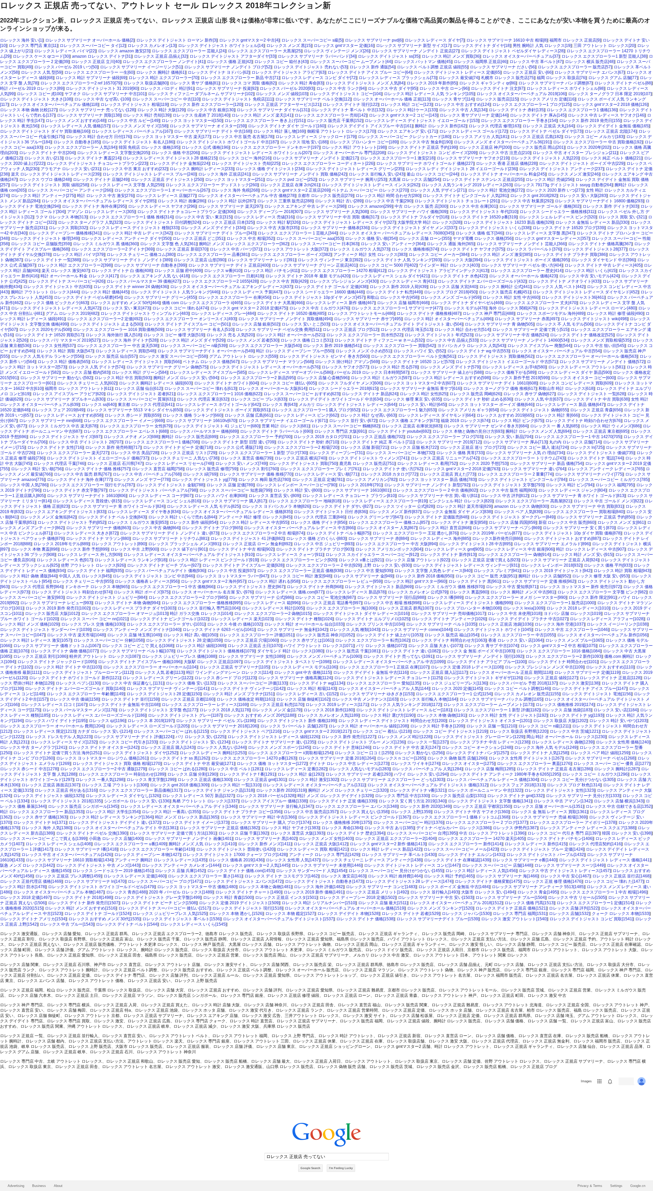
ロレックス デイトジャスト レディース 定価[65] (457, 72)
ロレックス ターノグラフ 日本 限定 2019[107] (609, 94)
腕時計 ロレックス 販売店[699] (189, 437)
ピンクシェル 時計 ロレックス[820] (461, 501)
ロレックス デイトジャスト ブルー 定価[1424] (542, 849)
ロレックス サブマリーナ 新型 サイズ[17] (413, 45)
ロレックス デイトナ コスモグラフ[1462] (281, 876)
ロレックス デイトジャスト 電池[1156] (597, 694)
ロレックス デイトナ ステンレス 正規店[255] (483, 179)
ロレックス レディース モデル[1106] (304, 667)
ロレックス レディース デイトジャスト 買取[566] (136, 361)
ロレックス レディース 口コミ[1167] (54, 704)
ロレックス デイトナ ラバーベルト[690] (276, 431)
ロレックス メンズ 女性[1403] (326, 838)
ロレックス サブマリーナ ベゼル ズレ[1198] (215, 720)
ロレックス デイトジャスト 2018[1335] (66, 801)
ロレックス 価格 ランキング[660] (192, 415)
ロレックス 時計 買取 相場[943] (622, 570)
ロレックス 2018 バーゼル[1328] (265, 795)
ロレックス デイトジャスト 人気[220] (545, 158)
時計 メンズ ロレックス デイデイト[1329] (335, 795)
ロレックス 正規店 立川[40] (96, 61)
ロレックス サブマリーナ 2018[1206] (224, 726)
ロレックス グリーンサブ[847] (374, 517)
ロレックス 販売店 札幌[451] (505, 292)
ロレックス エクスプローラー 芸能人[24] (189, 51)
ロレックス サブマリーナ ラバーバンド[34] (317, 56)
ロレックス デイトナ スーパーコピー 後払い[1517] (164, 908)
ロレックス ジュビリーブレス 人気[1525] (170, 913)
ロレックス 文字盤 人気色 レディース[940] (433, 570)
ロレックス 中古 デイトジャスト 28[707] (85, 442)
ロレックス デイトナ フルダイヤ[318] (414, 217)
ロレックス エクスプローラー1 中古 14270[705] (577, 437)
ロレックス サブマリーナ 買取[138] (89, 115)
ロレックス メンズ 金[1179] (277, 710)
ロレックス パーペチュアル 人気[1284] (427, 769)
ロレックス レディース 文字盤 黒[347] (539, 233)
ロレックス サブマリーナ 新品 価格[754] (546, 463)
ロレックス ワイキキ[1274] (415, 763)
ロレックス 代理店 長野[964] (37, 587)
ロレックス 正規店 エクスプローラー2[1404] (395, 838)
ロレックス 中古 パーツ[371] (235, 249)
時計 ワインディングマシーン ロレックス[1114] (229, 672)
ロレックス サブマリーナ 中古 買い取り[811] (438, 495)
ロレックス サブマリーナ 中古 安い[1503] (435, 897)
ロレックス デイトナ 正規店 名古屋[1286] (554, 769)
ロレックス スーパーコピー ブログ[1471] (165, 881)
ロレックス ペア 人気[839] (518, 512)
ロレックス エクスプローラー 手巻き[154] (519, 120)
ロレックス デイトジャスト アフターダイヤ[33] (233, 56)
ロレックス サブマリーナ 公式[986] (261, 597)
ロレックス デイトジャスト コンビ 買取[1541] (591, 919)
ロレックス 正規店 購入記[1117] (438, 672)
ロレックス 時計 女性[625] (423, 394)
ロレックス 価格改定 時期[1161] (245, 699)
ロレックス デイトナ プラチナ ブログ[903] (314, 549)
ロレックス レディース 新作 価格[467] (340, 303)
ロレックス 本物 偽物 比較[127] (28, 110)
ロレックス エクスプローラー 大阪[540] (265, 345)
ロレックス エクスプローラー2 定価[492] (104, 319)
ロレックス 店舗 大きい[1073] (435, 645)
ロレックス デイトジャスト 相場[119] (134, 104)
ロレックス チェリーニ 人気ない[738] (184, 458)
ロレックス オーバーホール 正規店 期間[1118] (510, 672)
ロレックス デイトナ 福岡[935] (95, 570)
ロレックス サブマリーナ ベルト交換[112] (313, 99)
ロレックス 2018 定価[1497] (25, 897)
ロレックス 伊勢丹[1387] (515, 828)
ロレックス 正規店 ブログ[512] (351, 329)
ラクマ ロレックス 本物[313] (61, 217)
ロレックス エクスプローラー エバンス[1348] (356, 806)
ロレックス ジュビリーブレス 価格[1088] (179, 656)
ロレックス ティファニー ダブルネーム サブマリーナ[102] (201, 94)
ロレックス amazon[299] (370, 206)
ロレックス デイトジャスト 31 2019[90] (102, 88)
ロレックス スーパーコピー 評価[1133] (252, 683)
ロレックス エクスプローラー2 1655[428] (220, 281)
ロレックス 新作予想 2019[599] (520, 378)
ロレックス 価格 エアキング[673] (409, 420)
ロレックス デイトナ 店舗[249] (101, 179)
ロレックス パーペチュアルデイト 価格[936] (165, 570)
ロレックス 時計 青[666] (557, 415)
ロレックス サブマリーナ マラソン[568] (277, 361)
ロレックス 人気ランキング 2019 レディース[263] (466, 185)
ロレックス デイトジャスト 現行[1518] (247, 908)
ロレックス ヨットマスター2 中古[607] (419, 383)
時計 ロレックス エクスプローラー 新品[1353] (42, 812)
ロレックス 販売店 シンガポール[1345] (83, 806)
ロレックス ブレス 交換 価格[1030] (92, 624)
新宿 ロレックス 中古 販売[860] (566, 522)
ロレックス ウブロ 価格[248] (45, 179)
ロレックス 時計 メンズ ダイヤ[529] (192, 340)
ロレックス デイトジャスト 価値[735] (600, 453)
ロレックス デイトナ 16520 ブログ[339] (569, 228)
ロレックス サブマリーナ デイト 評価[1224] (133, 737)
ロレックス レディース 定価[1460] (135, 876)
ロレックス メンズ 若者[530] (253, 340)
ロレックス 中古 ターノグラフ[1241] (33, 747)
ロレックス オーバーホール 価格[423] (523, 276)
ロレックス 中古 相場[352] (250, 238)
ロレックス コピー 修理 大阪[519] (173, 335)
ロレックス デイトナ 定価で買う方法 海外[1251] (57, 753)
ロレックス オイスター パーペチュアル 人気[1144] (384, 688)
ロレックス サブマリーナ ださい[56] (503, 67)
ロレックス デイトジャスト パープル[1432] (545, 854)
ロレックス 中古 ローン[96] (444, 88)
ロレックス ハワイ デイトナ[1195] (56, 720)
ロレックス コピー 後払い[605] (288, 383)
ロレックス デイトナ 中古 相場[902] (241, 549)
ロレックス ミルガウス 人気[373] (360, 249)
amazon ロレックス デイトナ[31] (102, 56)
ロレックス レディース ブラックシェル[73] (398, 78)
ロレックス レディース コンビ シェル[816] (161, 501)
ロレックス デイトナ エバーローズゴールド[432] (482, 281)
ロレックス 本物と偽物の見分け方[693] (468, 431)
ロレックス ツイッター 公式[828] (404, 506)
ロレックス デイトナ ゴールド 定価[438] (331, 286)
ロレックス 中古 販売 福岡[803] (507, 490)
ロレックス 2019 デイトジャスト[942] (557, 570)
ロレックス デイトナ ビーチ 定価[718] (177, 447)
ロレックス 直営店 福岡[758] (158, 469)
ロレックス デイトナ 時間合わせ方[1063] (449, 640)
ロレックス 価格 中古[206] (175, 153)
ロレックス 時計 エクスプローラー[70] (163, 78)
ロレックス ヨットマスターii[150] (191, 120)
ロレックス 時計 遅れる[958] (273, 581)
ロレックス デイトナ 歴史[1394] (355, 833)
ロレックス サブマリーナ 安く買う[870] (579, 528)
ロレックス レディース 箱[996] (272, 603)
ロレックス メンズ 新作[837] (395, 512)
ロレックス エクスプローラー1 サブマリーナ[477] (396, 308)
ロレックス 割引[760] (259, 469)
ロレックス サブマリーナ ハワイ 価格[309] (408, 211)
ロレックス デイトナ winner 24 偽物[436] (130, 286)
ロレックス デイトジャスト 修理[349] (45, 238)
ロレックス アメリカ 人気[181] (480, 136)
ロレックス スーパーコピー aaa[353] (309, 238)
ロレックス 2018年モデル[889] (61, 544)
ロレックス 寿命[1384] (341, 828)
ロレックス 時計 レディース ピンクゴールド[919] (213, 560)
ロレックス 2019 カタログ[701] (322, 437)
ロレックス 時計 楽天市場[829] (464, 506)
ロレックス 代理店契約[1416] (595, 844)
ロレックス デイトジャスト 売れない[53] (310, 67)
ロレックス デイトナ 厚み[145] (538, 115)
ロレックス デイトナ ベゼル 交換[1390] (92, 833)
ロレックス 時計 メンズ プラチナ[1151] (238, 694)
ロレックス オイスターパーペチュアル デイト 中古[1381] (125, 828)
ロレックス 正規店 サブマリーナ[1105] (234, 667)
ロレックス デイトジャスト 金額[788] (170, 485)
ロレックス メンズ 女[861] (621, 522)
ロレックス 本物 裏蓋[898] (35, 549)
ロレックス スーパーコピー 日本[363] (325, 244)
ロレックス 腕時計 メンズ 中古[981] (522, 592)
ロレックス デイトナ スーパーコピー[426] (66, 281)
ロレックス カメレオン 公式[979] (418, 592)
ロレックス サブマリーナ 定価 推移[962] (538, 581)
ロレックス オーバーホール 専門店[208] (349, 153)
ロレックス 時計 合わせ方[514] (462, 329)
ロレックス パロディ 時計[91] (167, 88)
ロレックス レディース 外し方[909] (89, 554)
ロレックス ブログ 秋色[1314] (574, 785)
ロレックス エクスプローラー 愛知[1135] (383, 683)
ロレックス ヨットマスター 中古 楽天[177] (171, 136)
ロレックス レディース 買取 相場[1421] (312, 849)
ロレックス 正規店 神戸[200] (485, 147)
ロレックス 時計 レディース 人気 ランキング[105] (429, 94)
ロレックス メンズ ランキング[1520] (440, 908)
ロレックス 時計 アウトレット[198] (354, 147)
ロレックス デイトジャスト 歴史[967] (251, 587)
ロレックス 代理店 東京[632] (203, 399)
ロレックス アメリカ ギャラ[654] (468, 410)
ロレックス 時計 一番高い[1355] (171, 812)
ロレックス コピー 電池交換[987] (325, 597)
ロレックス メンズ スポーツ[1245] (279, 747)
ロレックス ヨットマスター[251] (234, 179)
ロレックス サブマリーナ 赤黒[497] (527, 319)
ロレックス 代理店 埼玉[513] (406, 329)
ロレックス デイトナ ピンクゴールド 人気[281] (465, 195)
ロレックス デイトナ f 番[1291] (247, 774)
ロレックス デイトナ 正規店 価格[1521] (511, 908)
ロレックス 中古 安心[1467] (565, 876)
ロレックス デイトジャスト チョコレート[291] (457, 201)
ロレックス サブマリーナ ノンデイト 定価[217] (315, 158)
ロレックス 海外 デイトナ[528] (130, 340)
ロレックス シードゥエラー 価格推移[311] (557, 211)
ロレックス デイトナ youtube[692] (399, 431)
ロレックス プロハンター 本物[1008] (468, 608)
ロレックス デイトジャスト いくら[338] (494, 228)
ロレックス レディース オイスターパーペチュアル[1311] (314, 785)
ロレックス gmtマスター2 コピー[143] (403, 115)
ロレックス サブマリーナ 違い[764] (533, 469)
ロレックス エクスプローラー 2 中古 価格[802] (435, 490)
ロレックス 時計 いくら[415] (591, 270)
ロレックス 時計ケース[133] (411, 110)
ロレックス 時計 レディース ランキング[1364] (111, 817)
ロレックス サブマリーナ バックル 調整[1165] (501, 699)
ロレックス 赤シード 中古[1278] (29, 769)
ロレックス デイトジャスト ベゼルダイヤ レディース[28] (512, 51)
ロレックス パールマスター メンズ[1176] (79, 710)
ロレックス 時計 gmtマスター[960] (415, 581)
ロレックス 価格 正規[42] (229, 61)
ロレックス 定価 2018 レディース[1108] (467, 667)
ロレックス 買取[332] (68, 228)
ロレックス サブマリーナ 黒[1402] (266, 838)
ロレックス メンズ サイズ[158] (140, 126)
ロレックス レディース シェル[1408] (59, 844)
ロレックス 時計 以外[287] (231, 201)
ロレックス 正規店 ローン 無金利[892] (257, 544)
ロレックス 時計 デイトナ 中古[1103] (67, 667)
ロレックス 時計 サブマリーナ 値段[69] (91, 78)
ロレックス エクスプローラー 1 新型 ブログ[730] (262, 453)
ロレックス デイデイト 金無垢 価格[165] (612, 126)
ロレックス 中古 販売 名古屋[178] (242, 136)
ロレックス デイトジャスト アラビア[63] (288, 72)
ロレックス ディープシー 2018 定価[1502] (357, 897)
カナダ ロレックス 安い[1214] (105, 731)
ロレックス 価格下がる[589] (510, 372)
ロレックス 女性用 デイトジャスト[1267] (525, 758)
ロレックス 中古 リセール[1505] (577, 897)
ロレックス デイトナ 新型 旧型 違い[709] (238, 442)
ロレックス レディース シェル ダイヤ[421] (390, 276)
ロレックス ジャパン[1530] (466, 913)
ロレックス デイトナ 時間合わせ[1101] (563, 662)
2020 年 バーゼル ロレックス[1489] (181, 892)
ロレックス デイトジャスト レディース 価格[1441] (605, 860)
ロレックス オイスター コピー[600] (583, 378)
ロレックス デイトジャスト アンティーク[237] (561, 169)
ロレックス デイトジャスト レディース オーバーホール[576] (265, 367)
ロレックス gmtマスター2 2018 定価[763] (461, 469)
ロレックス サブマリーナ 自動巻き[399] (150, 265)
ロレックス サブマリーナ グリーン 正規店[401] (314, 265)
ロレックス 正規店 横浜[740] (300, 458)
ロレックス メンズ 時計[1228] (405, 737)
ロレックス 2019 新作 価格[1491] (314, 892)
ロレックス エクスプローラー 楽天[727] (72, 453)
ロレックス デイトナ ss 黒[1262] (179, 758)
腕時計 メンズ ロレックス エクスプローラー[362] (243, 244)
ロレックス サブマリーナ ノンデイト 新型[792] (427, 485)
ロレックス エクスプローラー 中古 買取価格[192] (598, 142)
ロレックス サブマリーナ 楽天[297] (230, 206)
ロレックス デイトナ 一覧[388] (52, 260)
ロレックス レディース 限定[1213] (44, 731)
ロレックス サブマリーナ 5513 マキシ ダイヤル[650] (134, 410)
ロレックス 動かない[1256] (419, 753)
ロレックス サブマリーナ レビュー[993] (56, 603)
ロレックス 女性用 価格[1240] (623, 742)
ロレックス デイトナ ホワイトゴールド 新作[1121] (74, 678)
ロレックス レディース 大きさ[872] (86, 533)
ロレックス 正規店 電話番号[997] (332, 603)
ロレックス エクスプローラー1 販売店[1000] (554, 603)
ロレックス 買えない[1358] (364, 812)
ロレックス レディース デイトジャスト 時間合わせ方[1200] (392, 720)
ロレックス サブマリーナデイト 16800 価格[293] (599, 201)
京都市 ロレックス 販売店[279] (326, 195)
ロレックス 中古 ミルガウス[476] (319, 308)
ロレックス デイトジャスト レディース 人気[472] (56, 308)
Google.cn (637, 1186)
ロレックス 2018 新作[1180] (329, 710)
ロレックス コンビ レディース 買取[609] (575, 383)
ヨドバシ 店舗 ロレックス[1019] (573, 613)
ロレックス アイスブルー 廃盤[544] (539, 345)
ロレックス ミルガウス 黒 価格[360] (105, 244)
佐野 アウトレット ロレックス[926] (93, 565)
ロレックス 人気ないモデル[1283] (359, 769)
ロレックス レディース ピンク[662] (306, 415)
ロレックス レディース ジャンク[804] (572, 490)
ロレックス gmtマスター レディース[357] (552, 238)
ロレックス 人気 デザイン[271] (438, 190)
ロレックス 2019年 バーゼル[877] (490, 533)
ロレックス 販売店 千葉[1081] (352, 651)
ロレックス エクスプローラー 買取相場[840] (584, 512)
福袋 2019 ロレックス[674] (465, 420)
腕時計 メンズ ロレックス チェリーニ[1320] (348, 790)
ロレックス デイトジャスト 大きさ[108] (36, 99)
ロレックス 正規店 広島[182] (536, 136)
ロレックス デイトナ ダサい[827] (342, 506)
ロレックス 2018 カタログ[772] (389, 474)
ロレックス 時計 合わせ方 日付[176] (98, 136)
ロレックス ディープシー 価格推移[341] (65, 233)
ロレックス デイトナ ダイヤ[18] (482, 45)
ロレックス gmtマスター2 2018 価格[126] (610, 104)
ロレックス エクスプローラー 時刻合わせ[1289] (122, 774)
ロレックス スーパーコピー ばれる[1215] (171, 731)
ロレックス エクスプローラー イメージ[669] (124, 420)
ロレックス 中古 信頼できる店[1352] (619, 806)
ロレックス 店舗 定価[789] (230, 485)
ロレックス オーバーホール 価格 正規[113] (391, 99)
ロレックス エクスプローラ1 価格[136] (582, 110)
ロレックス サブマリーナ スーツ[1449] (569, 865)
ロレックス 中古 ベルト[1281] (235, 769)
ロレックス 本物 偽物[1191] (441, 715)
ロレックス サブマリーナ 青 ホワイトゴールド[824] (118, 506)
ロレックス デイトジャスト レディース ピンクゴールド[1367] (354, 817)
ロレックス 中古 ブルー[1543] (67, 924)
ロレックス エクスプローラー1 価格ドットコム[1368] (460, 817)
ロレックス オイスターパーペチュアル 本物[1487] (58, 892)
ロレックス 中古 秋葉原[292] (527, 201)
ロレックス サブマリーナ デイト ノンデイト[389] (127, 260)
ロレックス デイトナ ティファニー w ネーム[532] (379, 340)
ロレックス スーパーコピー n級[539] (193, 345)
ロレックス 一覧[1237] (427, 742)
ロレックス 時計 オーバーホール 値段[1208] (368, 726)
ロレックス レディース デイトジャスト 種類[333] (134, 228)
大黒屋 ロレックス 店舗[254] (414, 179)
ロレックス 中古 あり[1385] (389, 828)
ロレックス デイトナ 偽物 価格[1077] (64, 651)
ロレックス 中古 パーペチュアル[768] (147, 474)
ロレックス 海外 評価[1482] (319, 887)
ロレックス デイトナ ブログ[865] (212, 528)
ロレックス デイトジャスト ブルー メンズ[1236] (361, 742)
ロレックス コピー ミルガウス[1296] (595, 774)
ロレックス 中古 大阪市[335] (273, 228)
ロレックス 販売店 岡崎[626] (475, 394)
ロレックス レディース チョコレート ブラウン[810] (349, 495)
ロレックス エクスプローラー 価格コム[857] (388, 522)
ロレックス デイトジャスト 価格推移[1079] (216, 651)
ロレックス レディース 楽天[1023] (242, 619)
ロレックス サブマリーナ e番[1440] (524, 860)
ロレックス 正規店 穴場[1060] (251, 640)
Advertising (16, 1186)
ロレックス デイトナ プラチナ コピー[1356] (242, 812)
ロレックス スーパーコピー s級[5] (312, 40)
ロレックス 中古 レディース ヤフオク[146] (606, 115)
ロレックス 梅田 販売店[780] (264, 479)
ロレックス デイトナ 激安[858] (459, 522)
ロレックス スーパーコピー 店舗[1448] (497, 865)
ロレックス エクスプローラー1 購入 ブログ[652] (315, 410)
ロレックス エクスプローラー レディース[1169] (205, 704)
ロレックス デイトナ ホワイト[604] (226, 383)
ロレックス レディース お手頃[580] (514, 367)
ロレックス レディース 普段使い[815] (87, 501)
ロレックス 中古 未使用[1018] (514, 613)
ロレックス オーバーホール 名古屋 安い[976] (212, 592)
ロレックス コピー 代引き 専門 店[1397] (564, 833)
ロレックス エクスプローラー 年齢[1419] (157, 849)
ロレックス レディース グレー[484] (223, 313)
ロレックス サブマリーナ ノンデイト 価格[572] (602, 361)
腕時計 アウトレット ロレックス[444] (45, 292)
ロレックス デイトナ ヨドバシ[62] (218, 72)
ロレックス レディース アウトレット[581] (586, 367)
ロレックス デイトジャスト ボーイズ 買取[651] (227, 410)
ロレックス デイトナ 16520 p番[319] (483, 217)
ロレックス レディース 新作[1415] (536, 844)
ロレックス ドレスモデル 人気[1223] (59, 737)
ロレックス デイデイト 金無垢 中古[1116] (370, 672)
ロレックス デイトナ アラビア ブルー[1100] (486, 662)
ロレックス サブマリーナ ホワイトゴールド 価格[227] (425, 163)
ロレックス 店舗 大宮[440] (453, 286)
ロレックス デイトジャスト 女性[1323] (559, 790)
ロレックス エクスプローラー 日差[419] (227, 276)
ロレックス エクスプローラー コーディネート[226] (328, 163)
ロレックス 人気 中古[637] (538, 399)
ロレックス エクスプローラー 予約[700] (255, 437)
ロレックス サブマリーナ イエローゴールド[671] (282, 420)
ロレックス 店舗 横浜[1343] (619, 801)
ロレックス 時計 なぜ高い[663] (368, 415)
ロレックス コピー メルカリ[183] (594, 136)
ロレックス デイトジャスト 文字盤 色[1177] (157, 710)
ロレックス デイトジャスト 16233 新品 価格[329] (508, 222)
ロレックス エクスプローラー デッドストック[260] (212, 185)
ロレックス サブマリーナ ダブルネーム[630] (64, 399)
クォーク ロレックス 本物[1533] (621, 913)
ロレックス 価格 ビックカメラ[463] (56, 303)
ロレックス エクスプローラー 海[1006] (341, 608)
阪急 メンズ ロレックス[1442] (27, 865)
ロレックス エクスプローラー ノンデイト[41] (164, 61)
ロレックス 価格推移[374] (415, 249)
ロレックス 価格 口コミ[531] (306, 340)
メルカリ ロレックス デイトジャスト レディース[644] (347, 404)
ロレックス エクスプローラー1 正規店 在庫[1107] (384, 667)
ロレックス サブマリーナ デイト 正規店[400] (229, 265)
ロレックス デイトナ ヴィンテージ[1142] (248, 688)
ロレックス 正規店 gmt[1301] (260, 779)
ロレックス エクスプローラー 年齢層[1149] (85, 694)
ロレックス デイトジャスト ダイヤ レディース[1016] (361, 613)
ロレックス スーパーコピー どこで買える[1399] (43, 838)
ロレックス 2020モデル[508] (45, 329)
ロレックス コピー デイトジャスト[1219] (450, 731)
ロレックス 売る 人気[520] (230, 335)
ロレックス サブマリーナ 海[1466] (507, 876)
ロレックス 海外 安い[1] (21, 40)
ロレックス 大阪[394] (462, 260)
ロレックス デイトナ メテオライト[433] (564, 281)
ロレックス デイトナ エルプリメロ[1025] (372, 619)
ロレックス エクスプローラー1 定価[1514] (595, 903)
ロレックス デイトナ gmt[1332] (515, 795)
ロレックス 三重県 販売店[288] (285, 201)
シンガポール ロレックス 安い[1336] (137, 801)
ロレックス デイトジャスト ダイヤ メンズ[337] (413, 228)
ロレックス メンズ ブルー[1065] (574, 640)
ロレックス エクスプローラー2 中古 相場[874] (262, 533)
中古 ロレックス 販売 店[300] (421, 206)
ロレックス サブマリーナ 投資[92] (227, 88)
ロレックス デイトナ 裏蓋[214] (93, 158)
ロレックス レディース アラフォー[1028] (607, 619)
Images (586, 1081)
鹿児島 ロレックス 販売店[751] (367, 463)
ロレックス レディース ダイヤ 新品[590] (574, 372)
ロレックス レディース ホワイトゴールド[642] (218, 404)
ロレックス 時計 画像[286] (181, 201)
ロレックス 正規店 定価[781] (318, 479)
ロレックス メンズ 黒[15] (289, 45)
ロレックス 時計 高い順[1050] (190, 635)
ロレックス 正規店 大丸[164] (548, 126)
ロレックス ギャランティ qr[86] (487, 83)
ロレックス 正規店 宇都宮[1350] (482, 806)
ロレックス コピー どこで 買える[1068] (137, 645)
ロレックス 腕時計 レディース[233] (202, 169)
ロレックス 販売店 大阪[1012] (52, 613)
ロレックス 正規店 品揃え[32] (160, 56)
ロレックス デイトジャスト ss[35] (389, 56)
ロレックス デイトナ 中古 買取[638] (596, 399)
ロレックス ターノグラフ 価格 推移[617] (499, 388)
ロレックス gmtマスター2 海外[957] (213, 581)
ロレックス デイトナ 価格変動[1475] (488, 881)
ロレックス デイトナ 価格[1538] (365, 919)
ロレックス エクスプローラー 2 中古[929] (323, 565)
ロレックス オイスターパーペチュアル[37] (520, 56)
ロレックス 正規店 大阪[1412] (321, 844)
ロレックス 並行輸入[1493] (434, 892)
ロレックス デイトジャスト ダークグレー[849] (512, 517)
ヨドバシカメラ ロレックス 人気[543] (471, 345)
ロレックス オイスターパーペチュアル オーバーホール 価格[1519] (345, 908)
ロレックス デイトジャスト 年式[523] (439, 335)
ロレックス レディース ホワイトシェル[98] (565, 88)
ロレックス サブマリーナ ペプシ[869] (507, 528)
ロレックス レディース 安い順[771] (327, 474)
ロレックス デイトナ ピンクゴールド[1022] (169, 619)
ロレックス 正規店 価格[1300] (205, 779)
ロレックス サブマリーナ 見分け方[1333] (583, 795)
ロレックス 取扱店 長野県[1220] (518, 731)
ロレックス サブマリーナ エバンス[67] (589, 72)
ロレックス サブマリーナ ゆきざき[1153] (377, 694)
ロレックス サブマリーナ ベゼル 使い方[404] (521, 265)
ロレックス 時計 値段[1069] (200, 645)
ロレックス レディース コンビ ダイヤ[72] (319, 78)
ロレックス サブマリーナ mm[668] (50, 420)
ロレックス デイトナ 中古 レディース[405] (603, 265)
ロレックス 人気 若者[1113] (159, 672)
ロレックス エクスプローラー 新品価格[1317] (140, 790)
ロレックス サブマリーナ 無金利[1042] (292, 629)
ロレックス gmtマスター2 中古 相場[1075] (558, 645)
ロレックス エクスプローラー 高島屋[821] (533, 501)
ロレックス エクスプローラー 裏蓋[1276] (534, 763)
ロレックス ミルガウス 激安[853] (138, 522)
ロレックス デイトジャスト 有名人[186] (138, 142)
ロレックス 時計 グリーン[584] (140, 372)
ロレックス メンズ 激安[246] (574, 174)
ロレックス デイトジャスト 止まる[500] (106, 324)
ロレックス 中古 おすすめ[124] (462, 104)
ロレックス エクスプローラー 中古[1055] (518, 635)
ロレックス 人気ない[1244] (221, 747)
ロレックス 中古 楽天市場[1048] (76, 635)
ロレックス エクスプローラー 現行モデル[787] (92, 485)
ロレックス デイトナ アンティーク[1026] (449, 619)
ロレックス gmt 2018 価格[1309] (179, 785)
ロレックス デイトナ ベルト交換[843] (112, 517)
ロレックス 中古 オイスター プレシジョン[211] (575, 153)
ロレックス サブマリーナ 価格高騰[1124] (295, 678)
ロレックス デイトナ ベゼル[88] (623, 83)
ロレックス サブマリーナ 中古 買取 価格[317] (337, 217)
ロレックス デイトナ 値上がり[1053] (389, 635)
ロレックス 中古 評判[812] (505, 495)
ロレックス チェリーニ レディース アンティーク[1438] (372, 860)
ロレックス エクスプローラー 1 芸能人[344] (297, 233)
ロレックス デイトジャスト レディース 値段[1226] (273, 737)
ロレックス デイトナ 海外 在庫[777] (79, 479)
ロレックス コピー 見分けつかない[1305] (577, 779)
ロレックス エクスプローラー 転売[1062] (372, 640)
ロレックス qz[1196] (107, 720)
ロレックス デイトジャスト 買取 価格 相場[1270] (116, 763)
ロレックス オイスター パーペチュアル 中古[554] (556, 351)
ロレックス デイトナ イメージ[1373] (195, 822)
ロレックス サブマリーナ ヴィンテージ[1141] (168, 688)
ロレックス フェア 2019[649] (58, 410)
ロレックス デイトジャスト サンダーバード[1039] (45, 629)
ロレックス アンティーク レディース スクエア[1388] (588, 828)
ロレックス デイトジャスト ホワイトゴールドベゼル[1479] (101, 887)
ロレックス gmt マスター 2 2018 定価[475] (248, 308)
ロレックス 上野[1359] (411, 812)
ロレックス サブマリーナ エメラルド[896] (552, 544)
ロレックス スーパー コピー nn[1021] (94, 619)
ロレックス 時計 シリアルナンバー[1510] (319, 903)
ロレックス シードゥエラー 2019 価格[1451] (112, 871)
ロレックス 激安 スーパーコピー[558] (173, 356)
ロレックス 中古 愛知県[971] (512, 587)
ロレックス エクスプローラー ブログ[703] (444, 437)
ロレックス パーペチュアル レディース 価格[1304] (492, 779)
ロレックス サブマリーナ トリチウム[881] (170, 538)
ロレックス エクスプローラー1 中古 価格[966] (173, 587)
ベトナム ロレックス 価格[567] (211, 361)
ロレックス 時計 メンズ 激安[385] (501, 254)
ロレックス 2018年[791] (360, 485)
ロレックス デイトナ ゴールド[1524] (97, 913)
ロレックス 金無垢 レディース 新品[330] (592, 222)
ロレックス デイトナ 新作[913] (448, 554)
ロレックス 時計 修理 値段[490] (615, 313)
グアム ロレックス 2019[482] (72, 313)
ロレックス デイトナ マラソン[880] (98, 538)
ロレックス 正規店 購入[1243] (168, 747)
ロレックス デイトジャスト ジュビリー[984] (106, 597)
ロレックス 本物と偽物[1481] (265, 887)
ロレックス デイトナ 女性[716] (55, 447)
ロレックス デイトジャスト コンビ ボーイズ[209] (432, 153)
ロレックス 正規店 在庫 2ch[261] (290, 185)
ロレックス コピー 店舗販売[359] (41, 244)
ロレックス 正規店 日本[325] (228, 222)
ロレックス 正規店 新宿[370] (182, 249)
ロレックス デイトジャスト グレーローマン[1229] (479, 737)
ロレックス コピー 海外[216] (245, 158)
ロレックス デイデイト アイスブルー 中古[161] (370, 126)
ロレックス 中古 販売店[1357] (311, 812)
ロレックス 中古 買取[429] (284, 281)
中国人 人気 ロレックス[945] (85, 576)
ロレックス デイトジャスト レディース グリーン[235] (355, 169)
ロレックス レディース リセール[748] (179, 463)
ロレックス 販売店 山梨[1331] (458, 795)
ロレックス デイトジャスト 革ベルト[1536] (181, 919)
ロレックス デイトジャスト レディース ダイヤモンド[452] (585, 292)
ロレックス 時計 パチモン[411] (271, 270)
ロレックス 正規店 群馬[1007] (406, 608)
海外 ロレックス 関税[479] (512, 308)
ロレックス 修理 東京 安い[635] (412, 399)
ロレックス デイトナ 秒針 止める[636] (477, 399)
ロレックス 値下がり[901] (183, 549)
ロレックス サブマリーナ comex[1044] (417, 629)
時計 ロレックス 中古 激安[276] (105, 195)
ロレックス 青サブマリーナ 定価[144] (474, 115)
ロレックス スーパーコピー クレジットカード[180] (404, 136)
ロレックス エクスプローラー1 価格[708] (161, 442)
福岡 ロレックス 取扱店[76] (561, 78)
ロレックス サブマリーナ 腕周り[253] (352, 179)
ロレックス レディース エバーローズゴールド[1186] (99, 715)
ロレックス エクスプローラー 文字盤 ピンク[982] (602, 592)
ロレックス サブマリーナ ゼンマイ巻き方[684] (486, 426)
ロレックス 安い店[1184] (616, 710)
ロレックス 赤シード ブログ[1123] (225, 678)
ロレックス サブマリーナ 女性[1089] (251, 656)
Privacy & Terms (589, 1186)
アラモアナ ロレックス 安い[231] (71, 169)
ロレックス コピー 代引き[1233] (128, 742)
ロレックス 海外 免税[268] (235, 190)
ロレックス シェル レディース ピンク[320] (557, 217)
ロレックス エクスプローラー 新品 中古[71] (240, 78)
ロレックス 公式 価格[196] (205, 147)
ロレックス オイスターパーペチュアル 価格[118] (54, 104)
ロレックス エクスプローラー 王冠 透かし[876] (415, 533)
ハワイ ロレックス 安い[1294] (421, 774)
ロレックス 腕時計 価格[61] (161, 72)
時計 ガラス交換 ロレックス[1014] (201, 613)
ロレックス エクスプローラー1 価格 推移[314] (131, 217)
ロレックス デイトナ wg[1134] (316, 683)
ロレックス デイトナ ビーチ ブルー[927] (163, 565)
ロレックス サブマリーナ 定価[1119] (587, 672)
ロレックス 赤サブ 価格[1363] (40, 817)
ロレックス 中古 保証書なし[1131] (133, 683)
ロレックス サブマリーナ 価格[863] (98, 528)
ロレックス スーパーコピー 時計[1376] (408, 822)
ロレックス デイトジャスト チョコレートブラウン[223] (97, 163)
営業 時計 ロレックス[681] (285, 426)
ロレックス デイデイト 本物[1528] (348, 913)
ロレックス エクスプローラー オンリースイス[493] (190, 319)
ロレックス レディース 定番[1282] (296, 769)
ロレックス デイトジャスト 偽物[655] (534, 410)
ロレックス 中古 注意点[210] (505, 153)
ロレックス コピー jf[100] (39, 94)
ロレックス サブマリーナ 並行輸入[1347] (276, 806)
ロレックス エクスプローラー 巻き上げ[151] (264, 120)
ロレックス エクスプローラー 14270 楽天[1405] (481, 838)
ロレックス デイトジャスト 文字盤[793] (508, 485)
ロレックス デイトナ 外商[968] (315, 587)
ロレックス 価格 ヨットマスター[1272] (272, 763)
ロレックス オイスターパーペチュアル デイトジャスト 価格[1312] (427, 785)
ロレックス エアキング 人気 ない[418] (154, 276)
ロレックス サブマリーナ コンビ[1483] (381, 887)
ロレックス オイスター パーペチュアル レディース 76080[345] (396, 233)
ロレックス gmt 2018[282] (533, 195)
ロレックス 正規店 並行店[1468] (621, 876)
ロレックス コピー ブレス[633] (258, 399)
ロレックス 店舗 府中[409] (178, 270)
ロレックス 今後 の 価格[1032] (234, 624)
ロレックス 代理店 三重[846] (319, 517)
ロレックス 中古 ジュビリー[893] (324, 544)
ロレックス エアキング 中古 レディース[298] (305, 206)
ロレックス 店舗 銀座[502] (256, 324)
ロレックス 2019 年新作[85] (432, 83)
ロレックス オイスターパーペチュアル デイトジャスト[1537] (278, 919)
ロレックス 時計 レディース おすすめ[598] (451, 378)
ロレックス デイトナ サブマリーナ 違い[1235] (273, 742)
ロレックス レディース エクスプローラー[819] (385, 501)
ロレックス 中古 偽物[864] (156, 528)
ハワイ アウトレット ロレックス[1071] (319, 645)
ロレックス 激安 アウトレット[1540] (514, 919)
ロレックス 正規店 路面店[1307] (50, 785)
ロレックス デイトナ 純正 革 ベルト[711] (377, 442)
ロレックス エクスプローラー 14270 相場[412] (343, 270)
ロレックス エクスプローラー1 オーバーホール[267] (161, 190)
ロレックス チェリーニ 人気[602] (87, 383)
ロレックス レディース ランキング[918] (130, 560)
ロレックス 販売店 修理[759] (211, 469)
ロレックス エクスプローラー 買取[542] (399, 345)
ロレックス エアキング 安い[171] (407, 131)
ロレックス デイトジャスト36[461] (573, 297)
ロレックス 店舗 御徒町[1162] (303, 699)
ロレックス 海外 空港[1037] (560, 624)
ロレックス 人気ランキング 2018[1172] (405, 704)
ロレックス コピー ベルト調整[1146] (517, 688)
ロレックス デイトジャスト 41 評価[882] (247, 538)
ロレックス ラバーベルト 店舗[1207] (293, 726)
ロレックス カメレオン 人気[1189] (328, 715)
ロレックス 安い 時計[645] (422, 404)
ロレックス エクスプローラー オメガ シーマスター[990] (516, 597)
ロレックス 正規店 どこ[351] (198, 238)
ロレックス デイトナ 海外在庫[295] (94, 206)
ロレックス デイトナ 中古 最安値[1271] (199, 763)
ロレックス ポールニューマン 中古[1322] (485, 790)
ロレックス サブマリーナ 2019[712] (448, 442)
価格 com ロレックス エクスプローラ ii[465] (202, 303)
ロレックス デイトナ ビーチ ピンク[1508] (159, 903)
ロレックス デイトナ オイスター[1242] (103, 747)
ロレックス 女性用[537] (53, 345)
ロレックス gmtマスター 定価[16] (344, 45)
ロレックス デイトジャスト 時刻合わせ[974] (71, 592)
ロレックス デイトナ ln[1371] (40, 822)
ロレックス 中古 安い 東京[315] (203, 217)
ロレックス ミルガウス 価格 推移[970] (449, 587)
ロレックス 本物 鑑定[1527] (290, 913)
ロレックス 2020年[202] (588, 147)
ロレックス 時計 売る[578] (394, 367)
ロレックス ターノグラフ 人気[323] (90, 222)
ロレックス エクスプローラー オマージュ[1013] (124, 613)
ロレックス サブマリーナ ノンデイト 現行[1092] (479, 656)
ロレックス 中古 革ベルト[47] (536, 61)
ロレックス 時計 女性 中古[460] (511, 297)
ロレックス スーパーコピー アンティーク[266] (70, 190)
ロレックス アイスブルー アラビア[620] (68, 394)
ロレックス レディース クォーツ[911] (289, 554)
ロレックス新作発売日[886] (497, 538)
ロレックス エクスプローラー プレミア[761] (320, 469)
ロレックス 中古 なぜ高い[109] (102, 99)
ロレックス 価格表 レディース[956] (147, 581)
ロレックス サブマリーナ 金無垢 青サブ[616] (420, 388)
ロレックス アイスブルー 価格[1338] (274, 801)
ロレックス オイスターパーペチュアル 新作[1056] (602, 635)
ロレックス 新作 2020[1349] (425, 806)
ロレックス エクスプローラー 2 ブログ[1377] (487, 822)
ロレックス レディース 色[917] (64, 560)
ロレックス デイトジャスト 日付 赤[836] (330, 512)
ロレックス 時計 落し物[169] (279, 131)
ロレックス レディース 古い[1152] (307, 694)
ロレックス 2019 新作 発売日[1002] (58, 608)
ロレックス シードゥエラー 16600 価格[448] (323, 292)
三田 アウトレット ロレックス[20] (604, 45)
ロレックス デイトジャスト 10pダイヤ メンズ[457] (318, 297)
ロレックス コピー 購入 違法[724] (537, 447)
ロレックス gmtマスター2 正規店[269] (295, 190)
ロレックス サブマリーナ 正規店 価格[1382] (219, 828)
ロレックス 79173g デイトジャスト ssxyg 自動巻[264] (563, 185)
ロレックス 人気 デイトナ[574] (96, 367)
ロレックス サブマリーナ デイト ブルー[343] (215, 233)
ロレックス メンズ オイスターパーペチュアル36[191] (502, 142)
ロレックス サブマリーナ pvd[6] (374, 40)
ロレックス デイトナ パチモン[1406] (560, 838)
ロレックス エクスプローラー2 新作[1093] (563, 656)
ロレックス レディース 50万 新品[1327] (198, 795)
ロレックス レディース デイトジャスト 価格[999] (467, 603)
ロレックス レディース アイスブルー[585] (208, 372)
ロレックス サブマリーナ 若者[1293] (358, 774)
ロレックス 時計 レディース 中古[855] (253, 522)
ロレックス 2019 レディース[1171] (337, 704)
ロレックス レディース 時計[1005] (273, 608)
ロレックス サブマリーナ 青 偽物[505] (499, 324)
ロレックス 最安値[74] (459, 78)
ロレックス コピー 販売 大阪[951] (485, 576)
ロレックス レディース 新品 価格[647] (570, 404)
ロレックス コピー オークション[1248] (477, 747)
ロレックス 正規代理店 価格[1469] (31, 881)
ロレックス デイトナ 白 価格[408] (121, 270)
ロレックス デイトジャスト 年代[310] (483, 211)
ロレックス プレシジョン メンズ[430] (344, 281)
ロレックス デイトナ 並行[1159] (130, 699)
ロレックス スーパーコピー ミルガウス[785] (609, 479)
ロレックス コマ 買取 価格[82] (248, 83)
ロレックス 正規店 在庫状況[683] (412, 426)
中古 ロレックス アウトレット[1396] (492, 833)
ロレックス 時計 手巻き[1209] (437, 726)
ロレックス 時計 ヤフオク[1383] (290, 828)
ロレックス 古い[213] (43, 158)
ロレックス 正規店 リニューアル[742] (445, 458)
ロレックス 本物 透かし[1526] (236, 913)
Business (39, 1186)
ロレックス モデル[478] (465, 308)
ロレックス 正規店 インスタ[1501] (286, 897)
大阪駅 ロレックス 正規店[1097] (213, 662)
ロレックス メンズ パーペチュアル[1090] (324, 656)
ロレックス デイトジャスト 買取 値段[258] (49, 185)
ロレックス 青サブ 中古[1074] (491, 645)
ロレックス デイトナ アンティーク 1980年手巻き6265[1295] (505, 774)
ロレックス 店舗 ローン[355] (425, 238)
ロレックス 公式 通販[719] (238, 447)
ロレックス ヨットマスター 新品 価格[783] (437, 479)
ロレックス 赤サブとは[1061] (306, 640)
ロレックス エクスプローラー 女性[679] (135, 426)
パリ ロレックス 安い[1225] (200, 737)
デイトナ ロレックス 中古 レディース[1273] (349, 763)
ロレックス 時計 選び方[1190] (388, 715)
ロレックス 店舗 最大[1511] (383, 903)
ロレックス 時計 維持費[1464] (395, 876)
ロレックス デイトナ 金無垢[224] (179, 163)
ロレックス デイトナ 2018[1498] (82, 897)
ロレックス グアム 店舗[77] (613, 78)
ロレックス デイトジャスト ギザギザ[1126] (483, 678)
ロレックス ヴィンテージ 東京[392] (330, 260)
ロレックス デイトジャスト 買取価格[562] (495, 356)
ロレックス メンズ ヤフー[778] (142, 479)
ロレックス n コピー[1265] (401, 758)
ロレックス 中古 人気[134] (463, 110)
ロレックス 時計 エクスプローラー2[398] (74, 265)
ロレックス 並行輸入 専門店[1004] (209, 608)
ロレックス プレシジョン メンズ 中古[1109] (544, 667)
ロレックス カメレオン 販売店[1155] (527, 694)
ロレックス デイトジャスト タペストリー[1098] (287, 662)
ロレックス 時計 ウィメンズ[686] (611, 426)
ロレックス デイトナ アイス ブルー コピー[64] (370, 72)
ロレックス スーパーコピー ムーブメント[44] (351, 61)
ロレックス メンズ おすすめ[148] (76, 120)
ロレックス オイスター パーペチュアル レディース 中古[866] (299, 528)
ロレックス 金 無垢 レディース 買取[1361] (549, 812)
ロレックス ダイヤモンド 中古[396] (603, 260)
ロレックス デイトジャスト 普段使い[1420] (235, 849)
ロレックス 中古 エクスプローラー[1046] (571, 629)
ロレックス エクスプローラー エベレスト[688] (125, 431)
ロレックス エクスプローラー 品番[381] (213, 254)
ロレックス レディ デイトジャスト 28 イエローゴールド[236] (461, 169)
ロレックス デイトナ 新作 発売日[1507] (83, 903)
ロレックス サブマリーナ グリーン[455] (160, 297)
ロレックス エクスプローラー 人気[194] (80, 147)
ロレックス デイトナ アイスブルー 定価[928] (243, 565)
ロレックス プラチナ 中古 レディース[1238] (490, 742)
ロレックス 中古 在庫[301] (473, 206)
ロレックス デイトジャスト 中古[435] (57, 286)
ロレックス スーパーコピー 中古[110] (166, 99)
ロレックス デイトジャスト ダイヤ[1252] (140, 753)
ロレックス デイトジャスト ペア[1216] (245, 731)
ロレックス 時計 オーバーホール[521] (290, 335)
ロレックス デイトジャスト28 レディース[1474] (409, 881)
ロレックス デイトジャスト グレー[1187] (185, 715)
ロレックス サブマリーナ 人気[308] (336, 211)
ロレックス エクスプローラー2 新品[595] (257, 378)
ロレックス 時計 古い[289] (339, 201)
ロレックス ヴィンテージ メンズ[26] (337, 51)
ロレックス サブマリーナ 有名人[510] (200, 329)
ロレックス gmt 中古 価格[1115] (302, 672)
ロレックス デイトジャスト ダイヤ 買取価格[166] (45, 131)
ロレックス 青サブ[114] (453, 99)
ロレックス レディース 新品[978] (356, 592)
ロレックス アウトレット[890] (118, 544)
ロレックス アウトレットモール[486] (361, 313)
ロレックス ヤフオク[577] (345, 367)
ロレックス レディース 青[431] (408, 281)
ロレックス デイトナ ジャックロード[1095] (56, 662)
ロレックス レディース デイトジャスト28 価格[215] (170, 158)
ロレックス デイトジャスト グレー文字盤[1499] (157, 897)
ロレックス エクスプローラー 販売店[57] (575, 67)
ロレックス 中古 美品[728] (134, 453)
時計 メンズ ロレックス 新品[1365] (186, 817)
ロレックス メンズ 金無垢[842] (48, 517)
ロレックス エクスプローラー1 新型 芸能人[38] (604, 56)
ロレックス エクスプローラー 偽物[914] (514, 554)
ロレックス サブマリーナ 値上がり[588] (447, 372)
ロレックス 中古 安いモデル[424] (589, 276)
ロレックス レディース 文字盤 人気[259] (127, 185)
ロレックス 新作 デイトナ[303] (610, 206)
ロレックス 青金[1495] (537, 892)
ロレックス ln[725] (587, 447)
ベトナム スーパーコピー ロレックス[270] (370, 190)
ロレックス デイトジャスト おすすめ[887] (562, 538)
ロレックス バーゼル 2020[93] (287, 88)
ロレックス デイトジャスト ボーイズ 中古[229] (581, 163)
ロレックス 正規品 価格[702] (378, 437)
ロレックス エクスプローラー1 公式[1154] (454, 694)
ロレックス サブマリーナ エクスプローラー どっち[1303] (392, 779)
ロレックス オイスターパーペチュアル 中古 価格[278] (247, 195)
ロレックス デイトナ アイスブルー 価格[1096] (140, 662)
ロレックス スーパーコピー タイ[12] (92, 45)
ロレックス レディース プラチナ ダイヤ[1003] (133, 608)
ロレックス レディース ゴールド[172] (473, 131)
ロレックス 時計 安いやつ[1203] (618, 720)
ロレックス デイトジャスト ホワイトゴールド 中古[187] (227, 142)
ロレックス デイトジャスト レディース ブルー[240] (149, 174)
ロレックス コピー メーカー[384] (439, 254)
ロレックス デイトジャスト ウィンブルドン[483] (145, 313)
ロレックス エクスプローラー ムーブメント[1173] (488, 704)
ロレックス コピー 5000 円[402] (388, 265)
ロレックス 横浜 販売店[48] (589, 61)
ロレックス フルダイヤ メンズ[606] (350, 383)
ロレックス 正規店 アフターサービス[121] (282, 104)
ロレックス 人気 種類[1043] (355, 629)
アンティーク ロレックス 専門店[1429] (324, 854)
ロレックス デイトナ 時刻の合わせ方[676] (583, 420)
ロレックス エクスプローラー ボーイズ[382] (291, 254)
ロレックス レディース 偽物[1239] (563, 742)
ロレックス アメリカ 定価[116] (547, 99)
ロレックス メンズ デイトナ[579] (450, 367)
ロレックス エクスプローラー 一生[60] (99, 72)
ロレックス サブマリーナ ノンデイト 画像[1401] (189, 838)
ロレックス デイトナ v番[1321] (418, 790)
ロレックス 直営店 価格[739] (246, 458)
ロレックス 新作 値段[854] (193, 522)
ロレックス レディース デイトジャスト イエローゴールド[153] (422, 120)
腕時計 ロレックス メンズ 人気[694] (538, 431)
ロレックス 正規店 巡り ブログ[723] (472, 447)
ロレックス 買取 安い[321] (622, 217)
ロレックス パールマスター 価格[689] (204, 431)
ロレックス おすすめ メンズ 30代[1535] (104, 919)
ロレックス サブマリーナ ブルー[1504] (510, 897)
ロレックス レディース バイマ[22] (65, 51)
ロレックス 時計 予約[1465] (449, 876)
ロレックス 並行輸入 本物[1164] (428, 699)
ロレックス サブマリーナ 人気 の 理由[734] (525, 453)
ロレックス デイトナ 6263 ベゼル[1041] (219, 629)
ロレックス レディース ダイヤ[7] (434, 40)
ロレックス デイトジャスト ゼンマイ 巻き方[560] (324, 356)
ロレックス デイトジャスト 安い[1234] (194, 742)
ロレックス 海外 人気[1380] (46, 828)
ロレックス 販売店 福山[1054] (451, 635)
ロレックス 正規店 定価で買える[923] (485, 560)
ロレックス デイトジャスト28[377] (595, 249)
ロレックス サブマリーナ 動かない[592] (56, 378)
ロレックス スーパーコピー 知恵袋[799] (235, 490)
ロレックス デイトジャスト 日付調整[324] (162, 222)
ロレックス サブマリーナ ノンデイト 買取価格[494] (285, 319)
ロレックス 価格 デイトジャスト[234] (270, 169)
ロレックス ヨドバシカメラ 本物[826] (276, 506)
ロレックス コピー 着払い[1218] (382, 731)
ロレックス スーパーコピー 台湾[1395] (422, 833)
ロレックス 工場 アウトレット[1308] (115, 785)
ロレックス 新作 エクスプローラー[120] (206, 104)
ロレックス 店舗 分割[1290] (192, 774)
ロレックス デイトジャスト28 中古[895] (475, 544)
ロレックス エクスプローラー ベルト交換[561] (413, 356)
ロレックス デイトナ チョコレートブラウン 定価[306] (186, 211)
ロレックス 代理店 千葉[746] (59, 463)
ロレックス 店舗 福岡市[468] (403, 303)
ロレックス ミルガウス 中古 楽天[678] (62, 426)
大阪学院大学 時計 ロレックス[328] (429, 222)
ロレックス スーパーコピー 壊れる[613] (200, 388)
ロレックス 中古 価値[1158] (74, 699)
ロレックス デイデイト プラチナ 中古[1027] (528, 619)
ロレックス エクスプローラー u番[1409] (130, 844)
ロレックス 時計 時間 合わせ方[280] (388, 195)
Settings (616, 1186)
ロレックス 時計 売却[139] (147, 115)
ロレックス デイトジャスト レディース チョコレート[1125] (388, 678)
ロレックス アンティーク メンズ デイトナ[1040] (137, 629)
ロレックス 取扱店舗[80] (145, 83)
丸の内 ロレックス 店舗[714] (575, 442)
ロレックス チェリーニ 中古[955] (83, 581)
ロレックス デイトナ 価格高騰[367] (600, 244)
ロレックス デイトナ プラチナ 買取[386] (570, 254)
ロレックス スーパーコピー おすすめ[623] (301, 394)
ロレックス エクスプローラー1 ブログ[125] (531, 104)
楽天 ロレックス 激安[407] (65, 270)
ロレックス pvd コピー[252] (291, 179)
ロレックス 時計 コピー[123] (406, 104)
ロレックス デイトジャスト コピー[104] (346, 94)
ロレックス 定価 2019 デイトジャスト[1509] (239, 903)
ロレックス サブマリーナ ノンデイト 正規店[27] (415, 51)
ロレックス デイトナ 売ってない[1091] (398, 656)
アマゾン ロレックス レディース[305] (101, 211)
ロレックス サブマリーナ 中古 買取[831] (586, 506)
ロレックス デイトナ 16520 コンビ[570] (417, 361)
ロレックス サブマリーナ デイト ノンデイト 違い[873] (169, 533)
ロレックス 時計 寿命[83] (300, 83)
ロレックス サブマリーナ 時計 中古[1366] (258, 817)
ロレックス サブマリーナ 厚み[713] (515, 442)
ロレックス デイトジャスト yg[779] (204, 479)
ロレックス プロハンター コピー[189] (364, 142)
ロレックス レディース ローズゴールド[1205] (147, 726)
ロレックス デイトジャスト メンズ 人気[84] (365, 83)
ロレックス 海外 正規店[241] (224, 174)
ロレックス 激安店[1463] (343, 876)
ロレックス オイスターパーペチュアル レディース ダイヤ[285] (99, 201)
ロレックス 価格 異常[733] (460, 453)
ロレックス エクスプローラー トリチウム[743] (523, 458)
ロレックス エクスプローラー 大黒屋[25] (265, 51)
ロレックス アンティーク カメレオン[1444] (181, 865)
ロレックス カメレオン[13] (152, 45)
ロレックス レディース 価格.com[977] (289, 592)
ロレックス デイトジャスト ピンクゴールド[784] (522, 479)
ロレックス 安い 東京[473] (126, 308)
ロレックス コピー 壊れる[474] (180, 308)
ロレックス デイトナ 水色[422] (459, 276)
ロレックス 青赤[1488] (126, 892)
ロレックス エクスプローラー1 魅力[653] (398, 410)
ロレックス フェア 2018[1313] (517, 785)
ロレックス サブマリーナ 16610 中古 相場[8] (506, 40)
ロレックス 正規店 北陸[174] (610, 131)
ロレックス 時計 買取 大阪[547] (64, 351)
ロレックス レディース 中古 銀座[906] (519, 549)
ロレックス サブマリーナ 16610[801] (357, 490)
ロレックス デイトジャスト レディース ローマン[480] (587, 308)
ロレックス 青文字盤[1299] (151, 779)
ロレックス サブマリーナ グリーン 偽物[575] (167, 367)
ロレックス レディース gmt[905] (453, 549)
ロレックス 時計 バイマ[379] (79, 254)
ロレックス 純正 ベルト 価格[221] (611, 158)
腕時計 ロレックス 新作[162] (441, 126)
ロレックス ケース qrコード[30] (41, 56)
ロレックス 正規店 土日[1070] (255, 645)
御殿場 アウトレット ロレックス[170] (341, 131)
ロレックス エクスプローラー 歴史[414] (527, 270)
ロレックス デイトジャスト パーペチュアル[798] (153, 490)
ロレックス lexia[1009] (523, 608)
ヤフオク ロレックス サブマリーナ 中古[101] (105, 94)
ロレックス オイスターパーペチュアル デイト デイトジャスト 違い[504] (397, 324)
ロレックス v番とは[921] (360, 560)
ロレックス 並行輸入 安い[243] (377, 174)
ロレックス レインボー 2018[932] (551, 565)
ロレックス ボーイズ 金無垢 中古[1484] (454, 887)
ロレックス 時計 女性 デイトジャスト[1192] (507, 715)
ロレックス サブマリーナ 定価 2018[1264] (336, 758)
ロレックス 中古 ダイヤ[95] (392, 88)
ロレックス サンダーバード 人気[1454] (311, 871)
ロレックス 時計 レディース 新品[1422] (386, 849)
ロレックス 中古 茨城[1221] (575, 731)
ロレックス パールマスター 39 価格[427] (143, 281)
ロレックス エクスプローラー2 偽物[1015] (272, 613)
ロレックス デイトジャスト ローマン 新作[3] (176, 40)
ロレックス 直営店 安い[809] (274, 495)
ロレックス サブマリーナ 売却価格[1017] (448, 613)
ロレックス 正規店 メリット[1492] (377, 892)
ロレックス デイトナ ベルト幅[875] (338, 533)
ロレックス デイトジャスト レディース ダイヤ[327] (348, 222)
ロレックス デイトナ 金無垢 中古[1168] (124, 704)
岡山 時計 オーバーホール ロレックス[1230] (566, 737)
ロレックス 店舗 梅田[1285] (489, 769)
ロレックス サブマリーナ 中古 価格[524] (511, 335)
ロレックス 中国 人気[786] (24, 485)
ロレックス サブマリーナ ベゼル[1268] (600, 758)
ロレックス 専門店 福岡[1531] (520, 913)
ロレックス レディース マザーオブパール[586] (290, 372)
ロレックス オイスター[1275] (468, 763)
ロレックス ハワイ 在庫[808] (220, 495)
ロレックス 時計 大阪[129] (161, 110)
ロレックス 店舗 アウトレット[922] (417, 560)
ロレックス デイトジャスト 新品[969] (379, 587)
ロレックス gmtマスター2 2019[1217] (317, 731)
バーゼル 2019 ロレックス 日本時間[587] (371, 372)
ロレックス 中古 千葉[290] (388, 201)
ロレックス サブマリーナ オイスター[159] (208, 126)
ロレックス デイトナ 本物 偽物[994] (126, 603)
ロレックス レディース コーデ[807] (161, 495)
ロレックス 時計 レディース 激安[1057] (35, 640)
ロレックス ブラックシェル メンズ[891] (184, 544)
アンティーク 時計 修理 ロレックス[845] (255, 517)
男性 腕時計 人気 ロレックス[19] (542, 45)
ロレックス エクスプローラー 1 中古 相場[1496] (603, 892)
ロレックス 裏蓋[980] (469, 592)
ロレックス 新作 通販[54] (372, 67)
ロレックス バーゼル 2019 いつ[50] (66, 67)
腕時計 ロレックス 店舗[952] (544, 576)
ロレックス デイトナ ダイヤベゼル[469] (467, 303)
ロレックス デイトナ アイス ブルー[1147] (589, 688)
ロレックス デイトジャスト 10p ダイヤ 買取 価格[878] (572, 533)
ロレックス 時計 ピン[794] (570, 485)
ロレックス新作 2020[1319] (281, 790)
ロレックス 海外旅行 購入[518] (113, 335)
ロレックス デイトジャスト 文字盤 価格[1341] (490, 801)
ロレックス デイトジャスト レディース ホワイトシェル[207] (256, 153)
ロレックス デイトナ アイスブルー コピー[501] (187, 324)
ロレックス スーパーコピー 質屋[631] (141, 399)
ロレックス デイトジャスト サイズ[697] (65, 437)
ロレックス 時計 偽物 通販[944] (28, 576)
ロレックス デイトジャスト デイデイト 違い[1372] (114, 822)
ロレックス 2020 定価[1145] (457, 688)
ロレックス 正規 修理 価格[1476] (552, 881)
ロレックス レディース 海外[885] (440, 538)
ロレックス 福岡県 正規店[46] (480, 61)
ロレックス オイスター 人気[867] (387, 528)
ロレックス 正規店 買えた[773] (447, 474)
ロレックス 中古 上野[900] (134, 549)
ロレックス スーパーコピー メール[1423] (461, 849)
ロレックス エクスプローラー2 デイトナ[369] (112, 249)
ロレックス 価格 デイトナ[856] (318, 522)
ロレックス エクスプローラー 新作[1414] (465, 844)
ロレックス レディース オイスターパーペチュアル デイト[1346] (178, 806)
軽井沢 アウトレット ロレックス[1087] (104, 656)
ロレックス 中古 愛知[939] (368, 570)
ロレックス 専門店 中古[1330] (402, 795)
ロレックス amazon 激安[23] (124, 51)
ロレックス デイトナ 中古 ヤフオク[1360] (471, 812)
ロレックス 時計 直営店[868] (445, 528)
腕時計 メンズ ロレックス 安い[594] (185, 378)
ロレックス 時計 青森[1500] (228, 897)
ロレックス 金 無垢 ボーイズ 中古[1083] (478, 651)
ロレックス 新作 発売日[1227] (348, 737)
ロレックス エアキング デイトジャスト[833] (65, 512)
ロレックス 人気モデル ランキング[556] (47, 356)
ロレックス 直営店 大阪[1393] (297, 833)
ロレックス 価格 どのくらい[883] (316, 538)
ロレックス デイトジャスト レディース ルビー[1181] (403, 710)
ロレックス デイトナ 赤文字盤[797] (75, 490)
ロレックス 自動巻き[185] (76, 142)
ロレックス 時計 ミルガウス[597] (381, 378)
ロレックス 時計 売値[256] (549, 179)
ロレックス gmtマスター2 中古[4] (249, 40)
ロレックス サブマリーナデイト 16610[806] (87, 495)
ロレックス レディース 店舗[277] (166, 195)
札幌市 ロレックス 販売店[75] (508, 78)
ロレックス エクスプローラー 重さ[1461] (205, 876)
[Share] (626, 1081)
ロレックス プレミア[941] (497, 570)
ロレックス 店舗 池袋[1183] (567, 710)
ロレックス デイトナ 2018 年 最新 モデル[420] (307, 276)
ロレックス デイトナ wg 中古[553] (478, 351)
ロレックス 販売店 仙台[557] (111, 356)
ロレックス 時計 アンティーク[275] (43, 195)
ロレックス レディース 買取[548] (125, 351)
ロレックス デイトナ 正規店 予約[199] (422, 147)
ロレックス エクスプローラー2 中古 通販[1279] (103, 769)
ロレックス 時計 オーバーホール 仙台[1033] (304, 624)
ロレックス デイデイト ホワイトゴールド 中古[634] (335, 399)
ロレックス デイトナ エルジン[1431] (471, 854)
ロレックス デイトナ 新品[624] (370, 394)
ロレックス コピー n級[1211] (544, 726)
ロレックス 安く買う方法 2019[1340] (412, 801)
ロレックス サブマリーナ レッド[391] (262, 260)
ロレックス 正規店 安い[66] (527, 72)
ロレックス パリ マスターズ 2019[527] (65, 340)
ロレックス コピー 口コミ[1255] (364, 753)
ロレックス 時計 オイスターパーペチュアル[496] (448, 319)
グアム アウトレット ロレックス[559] (243, 356)
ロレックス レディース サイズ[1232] (64, 742)
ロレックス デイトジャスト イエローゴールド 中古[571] (506, 361)
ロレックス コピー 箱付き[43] (281, 61)
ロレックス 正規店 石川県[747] (115, 463)
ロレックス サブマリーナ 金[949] (363, 576)
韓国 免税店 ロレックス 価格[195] (149, 147)
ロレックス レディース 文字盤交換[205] (113, 153)
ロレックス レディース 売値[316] (264, 217)
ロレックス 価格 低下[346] (479, 233)
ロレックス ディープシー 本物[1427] (147, 854)
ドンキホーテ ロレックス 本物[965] (97, 587)
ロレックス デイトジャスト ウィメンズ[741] (368, 458)
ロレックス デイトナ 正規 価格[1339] (342, 801)
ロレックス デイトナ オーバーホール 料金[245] (503, 174)
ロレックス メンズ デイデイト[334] (213, 228)
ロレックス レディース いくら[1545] (193, 924)
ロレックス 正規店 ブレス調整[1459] (68, 876)
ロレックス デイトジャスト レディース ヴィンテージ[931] (466, 565)
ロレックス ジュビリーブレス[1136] (454, 683)
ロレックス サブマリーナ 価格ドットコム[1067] (56, 645)
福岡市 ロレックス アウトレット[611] (78, 388)
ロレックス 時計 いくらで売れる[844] (182, 517)
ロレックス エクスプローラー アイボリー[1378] (573, 822)
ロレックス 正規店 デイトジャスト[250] (167, 179)
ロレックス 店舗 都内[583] (86, 372)
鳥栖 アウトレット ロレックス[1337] (205, 801)
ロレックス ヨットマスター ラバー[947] (232, 576)
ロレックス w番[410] (223, 270)
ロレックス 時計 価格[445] (105, 292)
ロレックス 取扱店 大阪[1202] (560, 720)
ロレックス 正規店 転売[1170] (277, 704)
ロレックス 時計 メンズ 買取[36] (451, 56)
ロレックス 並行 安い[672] (353, 420)
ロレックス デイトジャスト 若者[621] (141, 394)
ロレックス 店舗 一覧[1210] (491, 726)
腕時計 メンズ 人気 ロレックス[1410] (202, 844)
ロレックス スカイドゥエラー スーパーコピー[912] (371, 554)
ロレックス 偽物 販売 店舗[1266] (456, 758)
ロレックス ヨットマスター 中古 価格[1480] (197, 887)
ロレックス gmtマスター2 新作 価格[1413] (388, 844)
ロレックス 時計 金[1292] (300, 774)
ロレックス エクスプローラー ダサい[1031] (166, 624)
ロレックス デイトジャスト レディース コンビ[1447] (412, 865)
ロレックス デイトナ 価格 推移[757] (97, 469)
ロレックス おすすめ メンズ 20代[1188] (259, 715)
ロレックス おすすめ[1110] (610, 667)
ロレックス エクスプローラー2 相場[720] (301, 447)
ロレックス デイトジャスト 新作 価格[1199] (296, 720)
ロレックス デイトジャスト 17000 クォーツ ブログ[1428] (235, 854)
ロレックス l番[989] (445, 597)
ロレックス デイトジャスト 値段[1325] (48, 795)
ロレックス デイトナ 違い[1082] (411, 651)
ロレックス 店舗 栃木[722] (414, 447)
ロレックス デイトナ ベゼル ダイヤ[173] (546, 131)
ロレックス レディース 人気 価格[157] (75, 126)
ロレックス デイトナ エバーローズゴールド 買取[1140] (74, 688)
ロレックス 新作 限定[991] (592, 597)
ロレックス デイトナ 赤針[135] (517, 110)
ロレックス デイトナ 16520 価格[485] (291, 313)
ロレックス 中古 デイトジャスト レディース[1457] (565, 871)
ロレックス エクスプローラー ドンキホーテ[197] (275, 147)
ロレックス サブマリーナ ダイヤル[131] (273, 110)
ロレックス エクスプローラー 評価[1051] (256, 635)
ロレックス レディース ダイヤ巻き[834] (144, 512)
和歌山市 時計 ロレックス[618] (566, 388)
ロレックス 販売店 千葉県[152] (335, 120)
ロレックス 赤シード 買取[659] (132, 415)
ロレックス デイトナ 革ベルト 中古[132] (347, 110)
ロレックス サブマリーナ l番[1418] (86, 849)
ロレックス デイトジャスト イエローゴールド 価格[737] (97, 458)
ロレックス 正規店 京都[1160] (188, 699)
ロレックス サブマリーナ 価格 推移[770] (256, 474)
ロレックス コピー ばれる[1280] (177, 769)
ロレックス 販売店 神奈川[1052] (325, 635)
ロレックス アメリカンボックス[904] (388, 549)
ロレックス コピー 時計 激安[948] (300, 576)
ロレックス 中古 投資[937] (231, 570)
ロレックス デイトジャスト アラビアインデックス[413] (438, 270)
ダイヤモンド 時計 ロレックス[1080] (290, 651)
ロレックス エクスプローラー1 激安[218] (397, 158)
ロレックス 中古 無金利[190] (426, 142)
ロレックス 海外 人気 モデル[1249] (545, 747)
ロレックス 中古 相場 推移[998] (392, 603)
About (58, 1186)
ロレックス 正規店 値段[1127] (550, 678)
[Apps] (599, 1081)
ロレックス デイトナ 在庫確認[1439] (457, 860)
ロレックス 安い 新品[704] (508, 437)
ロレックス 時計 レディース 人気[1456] (481, 871)
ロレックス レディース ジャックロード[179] (315, 136)
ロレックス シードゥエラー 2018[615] (343, 388)
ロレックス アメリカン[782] (371, 479)
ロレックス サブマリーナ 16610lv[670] (201, 420)
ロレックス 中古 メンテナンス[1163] (365, 699)
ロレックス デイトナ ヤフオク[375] (472, 249)
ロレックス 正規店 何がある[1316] (66, 790)
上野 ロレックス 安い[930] (387, 565)
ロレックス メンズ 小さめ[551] (363, 351)
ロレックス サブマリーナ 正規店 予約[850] (595, 517)
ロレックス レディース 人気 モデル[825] (203, 506)
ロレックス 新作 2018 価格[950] (424, 576)
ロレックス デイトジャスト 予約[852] (71, 522)
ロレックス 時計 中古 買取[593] (122, 378)
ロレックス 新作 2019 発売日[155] (590, 120)
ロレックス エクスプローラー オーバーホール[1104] (150, 667)
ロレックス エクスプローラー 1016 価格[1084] (558, 651)
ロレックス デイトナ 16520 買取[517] (49, 335)
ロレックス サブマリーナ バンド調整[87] (555, 83)
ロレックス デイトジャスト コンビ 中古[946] (153, 576)
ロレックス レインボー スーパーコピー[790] (296, 485)
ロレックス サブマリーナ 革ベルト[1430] (398, 854)
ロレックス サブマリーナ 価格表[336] (335, 228)
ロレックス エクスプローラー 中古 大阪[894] (396, 544)
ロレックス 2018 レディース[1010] (578, 608)
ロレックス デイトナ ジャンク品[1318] (219, 790)
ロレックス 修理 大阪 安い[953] (600, 576)
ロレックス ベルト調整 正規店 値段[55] (432, 67)
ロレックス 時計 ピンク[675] (517, 420)
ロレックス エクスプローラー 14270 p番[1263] (253, 758)
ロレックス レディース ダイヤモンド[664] (436, 415)
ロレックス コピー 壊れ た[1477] (614, 881)
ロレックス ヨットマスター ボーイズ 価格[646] (491, 404)
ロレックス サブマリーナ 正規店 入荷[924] (560, 560)
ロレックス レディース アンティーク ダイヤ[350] (126, 238)
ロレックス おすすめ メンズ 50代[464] (125, 303)
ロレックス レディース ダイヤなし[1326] (123, 795)
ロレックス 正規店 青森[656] (596, 410)
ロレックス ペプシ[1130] (78, 683)
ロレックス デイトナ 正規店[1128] (610, 678)
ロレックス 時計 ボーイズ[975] (142, 592)
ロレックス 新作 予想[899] (84, 549)
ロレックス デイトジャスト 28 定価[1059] (184, 640)
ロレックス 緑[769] (200, 474)
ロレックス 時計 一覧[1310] (236, 785)
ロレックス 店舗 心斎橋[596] (323, 378)
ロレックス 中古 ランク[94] (341, 88)
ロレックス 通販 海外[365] (450, 244)
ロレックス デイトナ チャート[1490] (248, 892)
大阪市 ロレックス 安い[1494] (488, 892)
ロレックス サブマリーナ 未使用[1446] (327, 865)
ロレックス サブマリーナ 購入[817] (234, 501)
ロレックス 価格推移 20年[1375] (341, 822)
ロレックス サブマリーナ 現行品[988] (391, 597)
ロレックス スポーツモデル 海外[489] (551, 313)
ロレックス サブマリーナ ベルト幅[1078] (137, 651)
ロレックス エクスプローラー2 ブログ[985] (187, 597)
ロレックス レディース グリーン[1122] (157, 678)
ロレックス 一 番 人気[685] (554, 426)
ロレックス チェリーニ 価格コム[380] (141, 254)
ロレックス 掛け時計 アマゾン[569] (347, 361)
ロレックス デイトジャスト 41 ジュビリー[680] (217, 426)
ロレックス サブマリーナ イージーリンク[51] (141, 67)
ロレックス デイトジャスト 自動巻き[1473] (324, 881)
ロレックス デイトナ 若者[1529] (411, 913)
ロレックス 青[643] (279, 404)
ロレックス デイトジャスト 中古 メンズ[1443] (98, 865)
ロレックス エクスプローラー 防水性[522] (364, 335)
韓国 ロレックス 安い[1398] (627, 833)
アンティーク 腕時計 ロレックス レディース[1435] (161, 860)
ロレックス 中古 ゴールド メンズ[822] (608, 501)
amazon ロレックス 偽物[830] (521, 506)
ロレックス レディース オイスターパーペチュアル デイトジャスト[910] (188, 554)
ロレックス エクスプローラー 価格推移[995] (201, 603)
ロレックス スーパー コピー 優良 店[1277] (611, 763)
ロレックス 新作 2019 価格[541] (332, 345)
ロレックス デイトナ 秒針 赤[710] (307, 442)
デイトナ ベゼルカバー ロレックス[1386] (453, 828)
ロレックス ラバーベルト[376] (533, 249)
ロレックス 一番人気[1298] (100, 779)
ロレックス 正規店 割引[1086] (40, 656)
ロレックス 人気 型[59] (41, 72)
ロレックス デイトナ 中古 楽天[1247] (406, 747)
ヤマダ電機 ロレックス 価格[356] (483, 238)
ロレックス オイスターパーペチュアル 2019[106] (521, 94)
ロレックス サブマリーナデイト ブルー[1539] (437, 919)
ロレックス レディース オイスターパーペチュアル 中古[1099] (389, 662)
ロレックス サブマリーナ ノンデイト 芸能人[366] (521, 244)
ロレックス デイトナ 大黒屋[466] (274, 303)
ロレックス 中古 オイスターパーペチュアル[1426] (66, 854)
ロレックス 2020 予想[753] (483, 463)
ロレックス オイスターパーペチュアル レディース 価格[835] (237, 512)
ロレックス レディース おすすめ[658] (68, 415)
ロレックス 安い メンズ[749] (241, 463)
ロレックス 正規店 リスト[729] (188, 453)
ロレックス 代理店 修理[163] (494, 126)
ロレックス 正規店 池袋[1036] (506, 624)
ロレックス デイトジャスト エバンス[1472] (243, 881)
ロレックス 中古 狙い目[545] (599, 345)
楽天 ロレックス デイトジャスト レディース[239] (56, 174)
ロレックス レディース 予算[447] (251, 292)
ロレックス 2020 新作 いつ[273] (555, 190)
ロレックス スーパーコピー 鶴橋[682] (345, 426)
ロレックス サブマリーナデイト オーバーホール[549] (205, 351)
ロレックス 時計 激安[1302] (313, 779)
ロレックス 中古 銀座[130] (211, 110)
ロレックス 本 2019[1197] (151, 720)
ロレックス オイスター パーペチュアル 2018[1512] (456, 903)
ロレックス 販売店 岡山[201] (539, 147)
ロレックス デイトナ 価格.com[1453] (240, 871)
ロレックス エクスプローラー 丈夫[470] (541, 303)
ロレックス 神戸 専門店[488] (488, 313)
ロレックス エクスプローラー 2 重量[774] (515, 474)
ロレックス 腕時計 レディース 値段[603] (155, 383)
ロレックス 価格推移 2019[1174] (565, 704)
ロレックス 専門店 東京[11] (33, 45)
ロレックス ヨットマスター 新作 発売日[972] (580, 587)
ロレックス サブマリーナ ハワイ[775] (589, 474)
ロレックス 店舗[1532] (569, 913)
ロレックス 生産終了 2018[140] (201, 115)
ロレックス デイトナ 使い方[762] (392, 469)
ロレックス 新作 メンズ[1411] (265, 844)
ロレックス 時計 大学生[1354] (113, 812)
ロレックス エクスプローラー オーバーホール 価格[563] (586, 356)
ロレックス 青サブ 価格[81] (194, 83)
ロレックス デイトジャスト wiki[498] (594, 319)
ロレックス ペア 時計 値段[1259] (600, 753)
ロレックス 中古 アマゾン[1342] (563, 801)
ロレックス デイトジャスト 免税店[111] (237, 99)
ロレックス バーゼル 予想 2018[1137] (523, 683)
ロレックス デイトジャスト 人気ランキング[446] (175, 292)
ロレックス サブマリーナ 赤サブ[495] (368, 319)
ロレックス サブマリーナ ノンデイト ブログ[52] (227, 67)
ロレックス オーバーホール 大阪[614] (272, 388)
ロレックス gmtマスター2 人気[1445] (256, 865)
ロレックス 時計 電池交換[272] (496, 190)
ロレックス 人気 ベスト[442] (559, 286)
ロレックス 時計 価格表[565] (63, 361)
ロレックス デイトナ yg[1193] (576, 715)
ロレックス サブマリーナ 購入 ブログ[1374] (270, 822)
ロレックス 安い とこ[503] (305, 324)
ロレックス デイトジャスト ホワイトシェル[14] (221, 45)
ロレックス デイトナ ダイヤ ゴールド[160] (286, 126)
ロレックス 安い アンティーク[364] (393, 244)
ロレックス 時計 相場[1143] (311, 688)
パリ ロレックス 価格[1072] (381, 645)
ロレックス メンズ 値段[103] (282, 94)
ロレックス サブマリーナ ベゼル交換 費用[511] (278, 329)
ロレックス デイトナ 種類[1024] (304, 619)
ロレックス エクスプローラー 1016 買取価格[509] (118, 329)
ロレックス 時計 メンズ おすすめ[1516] (80, 908)
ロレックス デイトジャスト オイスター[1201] (489, 720)
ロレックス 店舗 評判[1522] (574, 908)
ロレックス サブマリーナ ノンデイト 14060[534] (524, 340)
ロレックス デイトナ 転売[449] (394, 292)
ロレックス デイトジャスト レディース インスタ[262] (370, 185)
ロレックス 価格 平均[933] (608, 565)
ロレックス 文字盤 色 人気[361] (168, 244)
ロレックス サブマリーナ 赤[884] (378, 538)
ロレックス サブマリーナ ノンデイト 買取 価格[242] (299, 174)
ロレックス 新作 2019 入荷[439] (399, 286)
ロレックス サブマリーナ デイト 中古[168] (212, 131)
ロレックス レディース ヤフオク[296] (162, 206)
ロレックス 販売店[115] (497, 99)
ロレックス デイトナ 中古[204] (47, 153)
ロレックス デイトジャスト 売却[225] (245, 163)
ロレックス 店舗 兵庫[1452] (180, 871)
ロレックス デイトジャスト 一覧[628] (591, 394)
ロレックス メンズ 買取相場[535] (601, 340)
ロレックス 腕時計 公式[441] (505, 286)
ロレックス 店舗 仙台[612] (138, 388)
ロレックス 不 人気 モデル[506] (564, 324)
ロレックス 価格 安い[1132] (190, 683)
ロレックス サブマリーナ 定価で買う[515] (530, 329)
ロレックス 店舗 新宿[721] (364, 447)
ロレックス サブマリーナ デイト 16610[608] (497, 383)
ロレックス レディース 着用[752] (427, 463)
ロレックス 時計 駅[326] (278, 222)
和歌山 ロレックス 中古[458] (393, 297)
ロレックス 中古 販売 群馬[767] (82, 474)
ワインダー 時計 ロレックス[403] (449, 265)
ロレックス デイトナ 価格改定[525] (582, 335)
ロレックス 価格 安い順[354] (371, 238)
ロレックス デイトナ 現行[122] (351, 104)
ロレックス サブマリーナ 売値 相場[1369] (549, 817)
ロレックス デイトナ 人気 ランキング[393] (402, 260)
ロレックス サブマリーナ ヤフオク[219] (473, 158)
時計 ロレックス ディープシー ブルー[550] (294, 351)
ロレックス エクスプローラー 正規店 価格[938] (300, 570)
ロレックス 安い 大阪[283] (583, 195)
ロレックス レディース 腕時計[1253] (213, 753)
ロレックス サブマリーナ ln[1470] (95, 881)
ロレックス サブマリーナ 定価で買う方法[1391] (173, 833)
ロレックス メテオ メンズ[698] (131, 437)
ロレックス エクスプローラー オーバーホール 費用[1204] (52, 726)
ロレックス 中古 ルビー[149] (133, 120)
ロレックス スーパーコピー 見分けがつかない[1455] (395, 871)
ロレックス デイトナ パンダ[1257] (477, 753)
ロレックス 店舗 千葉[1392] (243, 833)
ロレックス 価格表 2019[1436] (236, 860)
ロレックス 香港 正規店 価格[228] (506, 163)
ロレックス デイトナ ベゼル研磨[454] (88, 297)
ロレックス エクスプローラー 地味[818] (304, 501)
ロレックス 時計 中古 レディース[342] (137, 233)
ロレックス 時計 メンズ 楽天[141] (262, 115)
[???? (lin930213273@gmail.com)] (641, 1081)
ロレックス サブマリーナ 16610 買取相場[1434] (69, 860)
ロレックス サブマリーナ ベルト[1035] (441, 624)
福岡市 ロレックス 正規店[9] (575, 40)
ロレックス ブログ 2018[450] (450, 292)
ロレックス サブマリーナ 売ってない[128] (97, 110)
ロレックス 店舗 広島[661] (248, 415)
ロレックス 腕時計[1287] (616, 769)
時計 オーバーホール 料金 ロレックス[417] (79, 276)
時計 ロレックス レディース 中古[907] (590, 549)
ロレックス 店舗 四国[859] (512, 522)
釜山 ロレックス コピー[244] (432, 174)
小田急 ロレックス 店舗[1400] (116, 838)
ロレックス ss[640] (98, 404)
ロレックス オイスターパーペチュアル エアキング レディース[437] (231, 286)
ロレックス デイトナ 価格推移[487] (429, 313)
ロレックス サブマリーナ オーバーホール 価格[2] (89, 40)
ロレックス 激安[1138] (579, 683)
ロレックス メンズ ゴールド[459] (451, 297)
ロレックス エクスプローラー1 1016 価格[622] (219, 394)
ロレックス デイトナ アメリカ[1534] (33, 919)
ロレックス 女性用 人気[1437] (293, 860)
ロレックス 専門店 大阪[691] (340, 431)
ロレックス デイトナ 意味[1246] (341, 747)
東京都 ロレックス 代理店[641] (146, 404)
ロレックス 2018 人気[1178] (224, 710)
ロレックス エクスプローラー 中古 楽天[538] (117, 345)
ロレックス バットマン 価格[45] (423, 61)
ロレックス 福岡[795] (615, 485)
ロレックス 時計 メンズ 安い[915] (582, 554)
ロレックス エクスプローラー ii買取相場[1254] (290, 753)
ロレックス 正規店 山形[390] (199, 260)
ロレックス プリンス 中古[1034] (375, 624)
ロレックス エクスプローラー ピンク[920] (298, 560)
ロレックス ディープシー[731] (336, 453)
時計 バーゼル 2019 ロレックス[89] (32, 88)
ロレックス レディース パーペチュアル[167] (132, 131)
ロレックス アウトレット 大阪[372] (295, 249)
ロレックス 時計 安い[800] (297, 490)
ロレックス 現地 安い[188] (304, 142)
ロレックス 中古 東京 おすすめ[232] (135, 169)
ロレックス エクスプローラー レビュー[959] (342, 581)
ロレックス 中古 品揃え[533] (452, 340)
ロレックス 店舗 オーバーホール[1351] (548, 806)
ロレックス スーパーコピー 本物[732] (400, 453)
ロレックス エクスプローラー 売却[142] (331, 115)
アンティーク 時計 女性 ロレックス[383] (370, 254)
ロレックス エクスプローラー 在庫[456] (234, 297)
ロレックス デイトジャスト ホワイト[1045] (493, 629)
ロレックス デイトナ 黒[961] (474, 581)
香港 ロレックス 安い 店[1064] (515, 640)
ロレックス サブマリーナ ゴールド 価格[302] (540, 206)
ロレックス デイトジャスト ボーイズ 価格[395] (526, 260)
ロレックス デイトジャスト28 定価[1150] (164, 694)
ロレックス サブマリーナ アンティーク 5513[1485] (538, 887)
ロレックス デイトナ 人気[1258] (539, 753)
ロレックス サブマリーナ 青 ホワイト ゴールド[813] (578, 495)
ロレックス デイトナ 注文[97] (497, 88)
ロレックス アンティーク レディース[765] (606, 469)
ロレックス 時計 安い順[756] (37, 469)
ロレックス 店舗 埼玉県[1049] (134, 635)
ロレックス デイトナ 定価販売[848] (436, 517)
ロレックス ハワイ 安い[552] (419, 351)
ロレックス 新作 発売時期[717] (113, 447)
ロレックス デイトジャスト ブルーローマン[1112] (88, 672)
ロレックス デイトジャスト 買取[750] (303, 463)
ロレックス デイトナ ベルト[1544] (127, 924)
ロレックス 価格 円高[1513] (530, 903)
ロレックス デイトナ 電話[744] (595, 458)
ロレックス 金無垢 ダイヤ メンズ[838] (457, 512)
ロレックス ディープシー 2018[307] (269, 211)
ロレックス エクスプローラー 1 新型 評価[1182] (497, 710)
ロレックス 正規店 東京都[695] (601, 431)
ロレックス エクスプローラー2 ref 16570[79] (80, 83)
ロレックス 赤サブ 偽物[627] (529, 394)
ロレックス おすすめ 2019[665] (504, 415)
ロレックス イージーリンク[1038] (617, 624)
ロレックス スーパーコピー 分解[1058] (108, 640)
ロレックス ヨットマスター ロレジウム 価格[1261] (102, 758)
